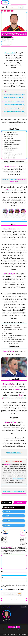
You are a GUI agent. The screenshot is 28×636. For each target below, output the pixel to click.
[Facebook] (9, 627)
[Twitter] (11, 627)
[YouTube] (14, 627)
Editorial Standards (12, 634)
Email (2, 577)
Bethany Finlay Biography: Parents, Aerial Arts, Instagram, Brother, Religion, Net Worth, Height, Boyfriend (14, 111)
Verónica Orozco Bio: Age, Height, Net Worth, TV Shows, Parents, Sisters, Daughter (14, 108)
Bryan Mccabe (6, 511)
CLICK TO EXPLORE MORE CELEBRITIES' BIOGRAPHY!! (14, 491)
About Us (4, 634)
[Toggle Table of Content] (8, 43)
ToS (19, 634)
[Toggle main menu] (3, 7)
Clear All (24, 607)
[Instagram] (16, 627)
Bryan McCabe (10, 53)
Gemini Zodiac (6, 516)
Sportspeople (20, 502)
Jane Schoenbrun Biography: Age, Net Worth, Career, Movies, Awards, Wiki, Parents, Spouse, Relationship (23, 541)
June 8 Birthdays (7, 521)
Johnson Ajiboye (8, 39)
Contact (24, 634)
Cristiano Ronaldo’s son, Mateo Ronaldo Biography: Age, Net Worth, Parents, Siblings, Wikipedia (14, 101)
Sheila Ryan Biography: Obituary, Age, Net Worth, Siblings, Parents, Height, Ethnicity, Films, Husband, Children (14, 104)
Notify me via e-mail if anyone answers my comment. (13, 589)
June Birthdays (6, 525)
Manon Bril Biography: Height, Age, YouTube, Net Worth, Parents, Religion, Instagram (14, 97)
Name (2, 571)
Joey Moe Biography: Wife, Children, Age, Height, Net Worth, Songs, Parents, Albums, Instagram (14, 94)
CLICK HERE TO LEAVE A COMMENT (13, 452)
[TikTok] (19, 627)
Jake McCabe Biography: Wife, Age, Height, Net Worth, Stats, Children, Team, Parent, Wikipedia (4, 539)
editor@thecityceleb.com (19, 478)
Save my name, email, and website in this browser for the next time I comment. (14, 586)
